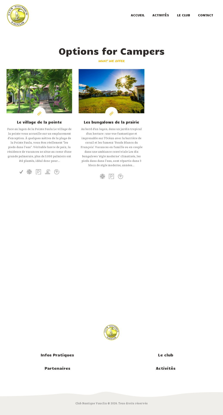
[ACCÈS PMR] (21, 172)
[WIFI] (56, 172)
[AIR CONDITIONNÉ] (29, 172)
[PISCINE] (47, 172)
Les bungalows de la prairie (111, 122)
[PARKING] (38, 172)
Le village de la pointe (39, 122)
